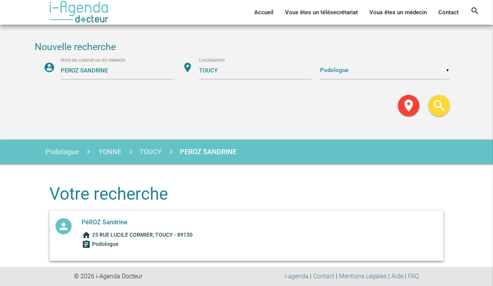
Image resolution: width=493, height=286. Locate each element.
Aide (397, 276)
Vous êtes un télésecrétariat (321, 12)
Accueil (263, 12)
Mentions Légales (363, 276)
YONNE (109, 152)
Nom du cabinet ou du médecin (93, 60)
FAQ (413, 276)
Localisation (212, 60)
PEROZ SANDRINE (208, 152)
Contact (448, 12)
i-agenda (297, 276)
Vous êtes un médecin (398, 12)
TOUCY (150, 152)
